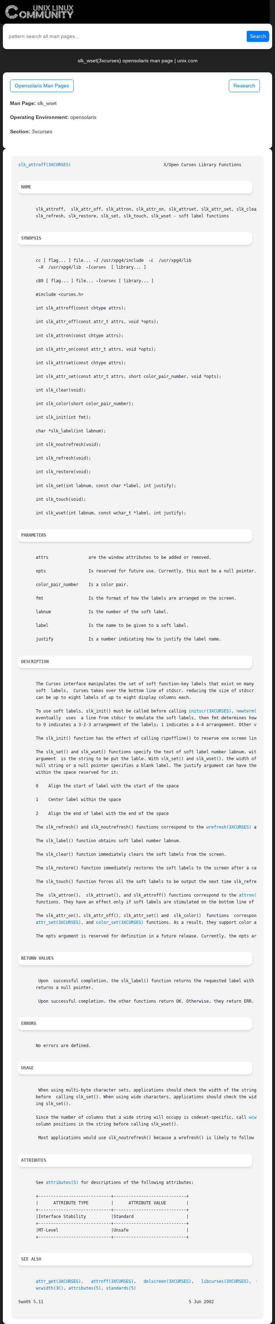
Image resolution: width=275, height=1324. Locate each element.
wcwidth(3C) (49, 1288)
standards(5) (121, 1288)
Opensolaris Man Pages (42, 85)
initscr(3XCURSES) (210, 711)
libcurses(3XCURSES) (225, 1281)
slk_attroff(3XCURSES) (44, 164)
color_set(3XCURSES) (120, 922)
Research (244, 85)
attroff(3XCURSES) (112, 1281)
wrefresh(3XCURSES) (228, 827)
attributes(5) (62, 1182)
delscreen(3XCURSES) (167, 1281)
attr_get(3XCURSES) (58, 1281)
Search (258, 36)
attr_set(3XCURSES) (58, 922)
